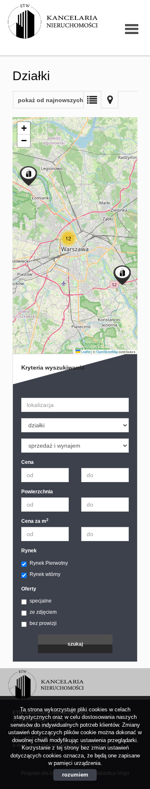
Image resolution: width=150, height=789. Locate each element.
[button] (68, 238)
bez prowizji (43, 623)
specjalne (41, 601)
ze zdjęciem (43, 612)
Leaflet (85, 351)
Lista (92, 99)
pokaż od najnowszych (50, 100)
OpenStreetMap (107, 351)
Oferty (28, 589)
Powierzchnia (37, 492)
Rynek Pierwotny (49, 563)
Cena (27, 462)
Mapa (109, 99)
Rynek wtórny (45, 574)
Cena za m (34, 521)
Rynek (29, 551)
